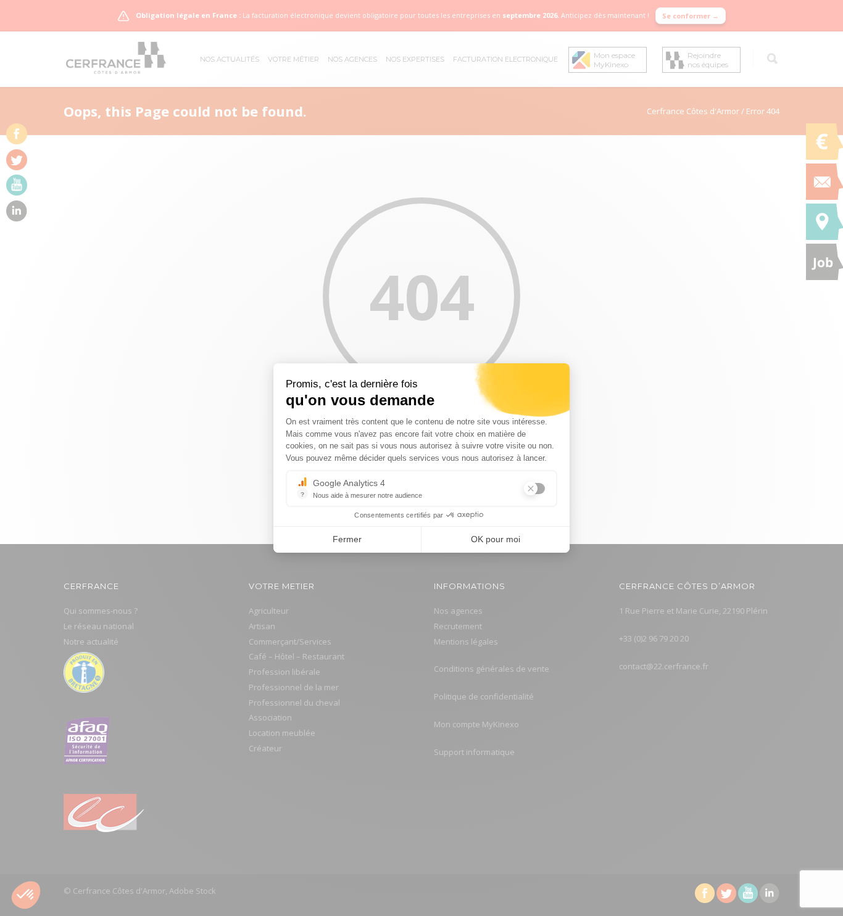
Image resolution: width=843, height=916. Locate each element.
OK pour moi (495, 539)
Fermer (347, 539)
